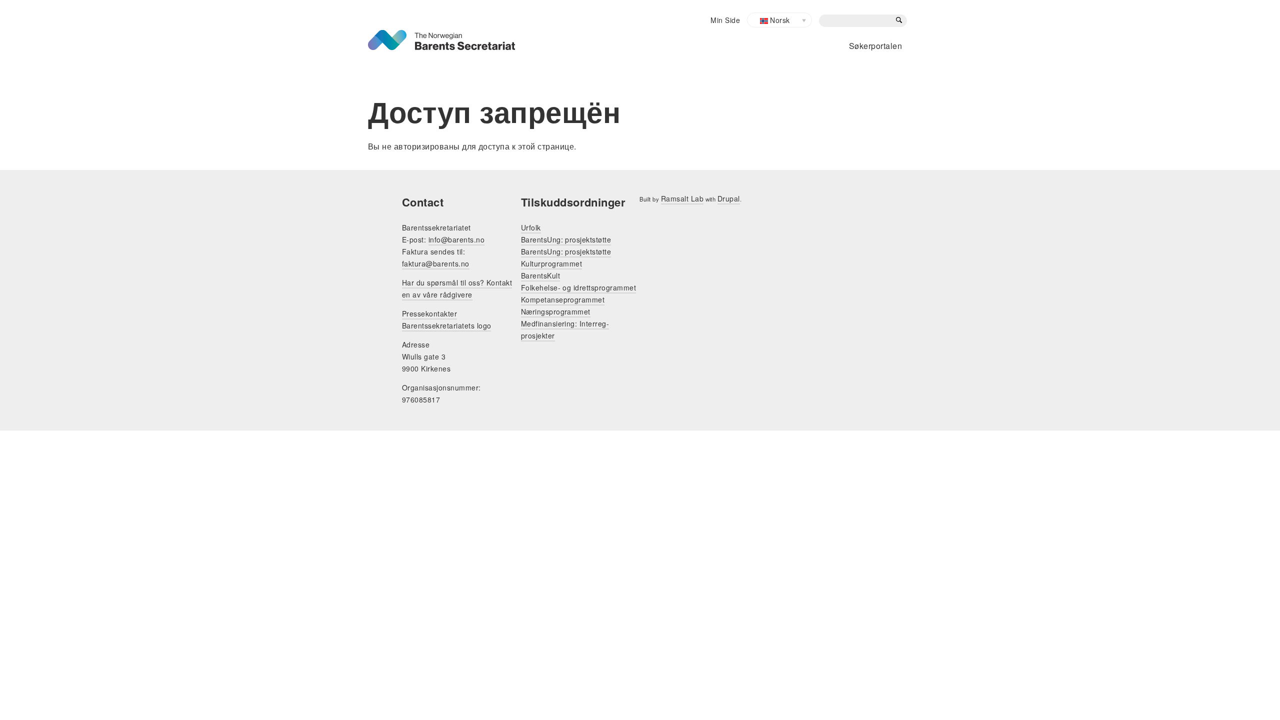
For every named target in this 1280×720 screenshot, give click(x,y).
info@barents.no (456, 239)
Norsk (779, 20)
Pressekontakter (429, 313)
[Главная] (441, 36)
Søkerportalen (875, 46)
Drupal (729, 199)
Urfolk (531, 227)
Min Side (725, 20)
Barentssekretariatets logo (446, 325)
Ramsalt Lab (682, 199)
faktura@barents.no (436, 263)
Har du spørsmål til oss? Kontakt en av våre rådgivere (457, 289)
